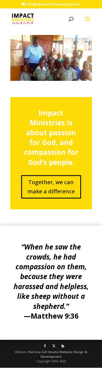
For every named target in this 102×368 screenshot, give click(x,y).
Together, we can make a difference (51, 186)
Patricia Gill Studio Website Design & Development (57, 354)
